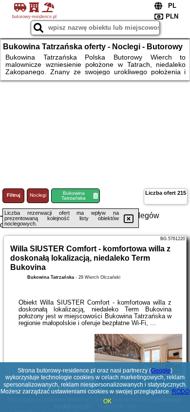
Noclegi (38, 195)
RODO (181, 391)
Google (161, 370)
